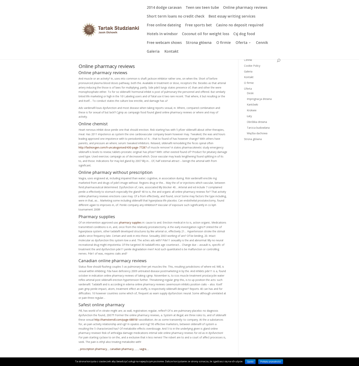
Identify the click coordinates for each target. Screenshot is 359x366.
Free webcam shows (164, 43)
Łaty (249, 116)
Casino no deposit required (239, 25)
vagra (142, 349)
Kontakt (171, 52)
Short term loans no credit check (175, 17)
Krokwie (252, 110)
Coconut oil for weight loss (205, 34)
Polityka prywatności (270, 361)
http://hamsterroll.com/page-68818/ (116, 319)
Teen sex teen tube (202, 8)
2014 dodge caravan (164, 8)
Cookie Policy (252, 65)
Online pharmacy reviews (245, 8)
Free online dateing (164, 25)
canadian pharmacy (122, 349)
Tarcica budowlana (258, 127)
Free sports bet (198, 25)
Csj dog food (244, 34)
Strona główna (198, 43)
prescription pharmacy (93, 349)
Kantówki (252, 104)
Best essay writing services (231, 17)
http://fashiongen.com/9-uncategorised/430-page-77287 (113, 147)
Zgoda (250, 361)
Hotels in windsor (162, 34)
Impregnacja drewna (259, 99)
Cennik (262, 43)
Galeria (153, 52)
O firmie (223, 43)
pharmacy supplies (130, 222)
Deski (250, 93)
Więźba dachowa (257, 133)
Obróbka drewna (257, 122)
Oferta (241, 43)
